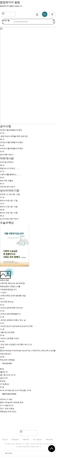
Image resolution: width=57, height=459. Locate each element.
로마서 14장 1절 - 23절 (9, 213)
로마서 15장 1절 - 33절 (9, 207)
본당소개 (5, 439)
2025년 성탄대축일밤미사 (10, 314)
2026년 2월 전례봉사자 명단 (11, 130)
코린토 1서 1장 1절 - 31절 (10, 194)
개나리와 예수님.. (7, 302)
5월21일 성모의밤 (7, 332)
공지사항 (5, 126)
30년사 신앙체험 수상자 (9, 338)
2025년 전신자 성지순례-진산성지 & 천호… (17, 326)
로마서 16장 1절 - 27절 (9, 201)
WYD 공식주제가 (6, 162)
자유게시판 (7, 158)
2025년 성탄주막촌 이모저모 (11, 308)
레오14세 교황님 (6, 181)
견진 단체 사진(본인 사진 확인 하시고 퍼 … (17, 344)
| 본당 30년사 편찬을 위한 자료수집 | (14, 136)
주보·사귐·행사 (37, 439)
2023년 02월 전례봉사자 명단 (11, 142)
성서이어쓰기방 (9, 190)
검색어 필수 (6, 21)
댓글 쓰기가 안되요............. (10, 168)
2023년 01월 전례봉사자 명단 (11, 148)
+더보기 (6, 155)
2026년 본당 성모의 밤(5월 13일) (13, 296)
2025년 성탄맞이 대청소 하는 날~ (13, 320)
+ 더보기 (3, 292)
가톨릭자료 (25, 439)
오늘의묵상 (7, 222)
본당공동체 (15, 439)
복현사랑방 (49, 439)
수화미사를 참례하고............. (11, 174)
